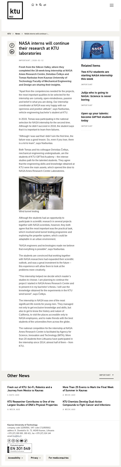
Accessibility (14, 457)
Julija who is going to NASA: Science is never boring (96, 96)
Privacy (35, 457)
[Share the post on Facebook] (12, 45)
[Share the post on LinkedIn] (12, 51)
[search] (40, 4)
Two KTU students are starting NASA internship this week (97, 75)
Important (25, 60)
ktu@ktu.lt (17, 436)
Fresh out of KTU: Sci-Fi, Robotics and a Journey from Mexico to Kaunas (29, 389)
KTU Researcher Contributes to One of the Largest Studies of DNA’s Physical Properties (32, 403)
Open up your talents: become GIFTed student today (96, 117)
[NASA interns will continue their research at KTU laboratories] (97, 50)
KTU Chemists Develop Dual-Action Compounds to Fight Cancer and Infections (86, 403)
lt (36, 4)
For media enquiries (58, 457)
